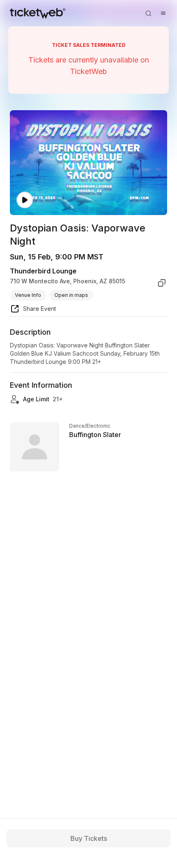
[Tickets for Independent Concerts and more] (37, 13)
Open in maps (71, 295)
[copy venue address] (161, 283)
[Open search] (148, 13)
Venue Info (28, 295)
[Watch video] (24, 200)
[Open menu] (163, 13)
